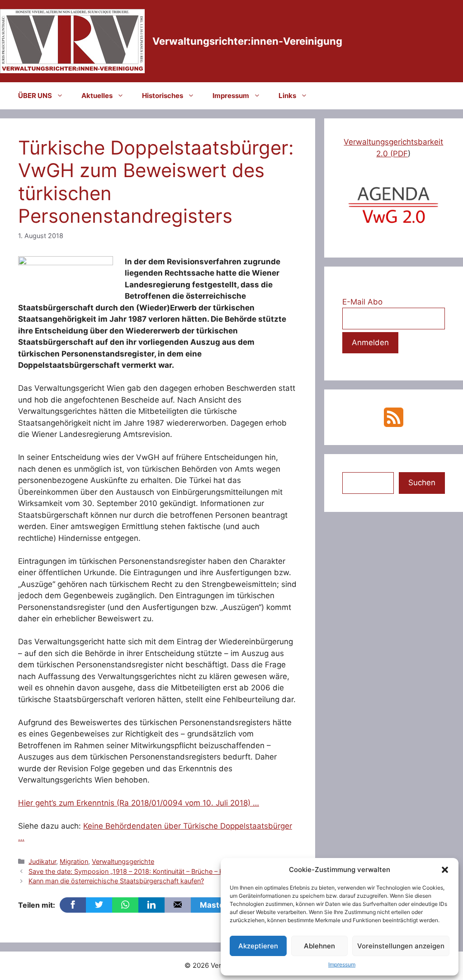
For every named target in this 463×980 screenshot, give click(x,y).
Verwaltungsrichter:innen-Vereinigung (247, 41)
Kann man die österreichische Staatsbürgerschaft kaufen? (116, 881)
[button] (444, 869)
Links (287, 95)
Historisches (162, 95)
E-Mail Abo (362, 301)
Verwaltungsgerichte (123, 861)
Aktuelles (97, 95)
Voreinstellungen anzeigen (400, 946)
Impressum (341, 964)
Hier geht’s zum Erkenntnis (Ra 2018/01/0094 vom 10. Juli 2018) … (138, 802)
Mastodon (219, 905)
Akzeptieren (258, 946)
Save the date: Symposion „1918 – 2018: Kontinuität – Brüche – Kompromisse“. (146, 871)
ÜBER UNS (35, 95)
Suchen (421, 482)
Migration (74, 861)
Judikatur (42, 861)
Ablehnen (319, 946)
